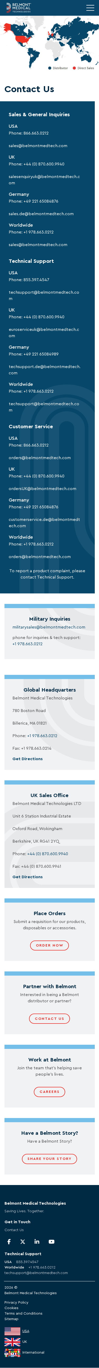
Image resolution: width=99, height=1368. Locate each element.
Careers (50, 1092)
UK (24, 1342)
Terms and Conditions (23, 1313)
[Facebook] (9, 1242)
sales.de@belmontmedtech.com (41, 214)
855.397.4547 (36, 280)
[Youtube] (52, 1242)
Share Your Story (49, 1159)
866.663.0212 (36, 133)
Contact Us (49, 1019)
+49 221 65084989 (41, 354)
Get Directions (27, 759)
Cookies (11, 1308)
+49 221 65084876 (40, 201)
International (33, 1352)
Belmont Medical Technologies (30, 1293)
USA (25, 1331)
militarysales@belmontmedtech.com (48, 627)
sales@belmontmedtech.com (38, 146)
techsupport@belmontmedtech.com (36, 1273)
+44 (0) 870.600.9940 (43, 164)
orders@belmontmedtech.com (40, 458)
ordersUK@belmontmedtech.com (42, 489)
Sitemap (11, 1319)
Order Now (49, 945)
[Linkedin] (37, 1242)
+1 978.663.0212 (38, 232)
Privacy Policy (16, 1302)
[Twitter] (22, 1242)
